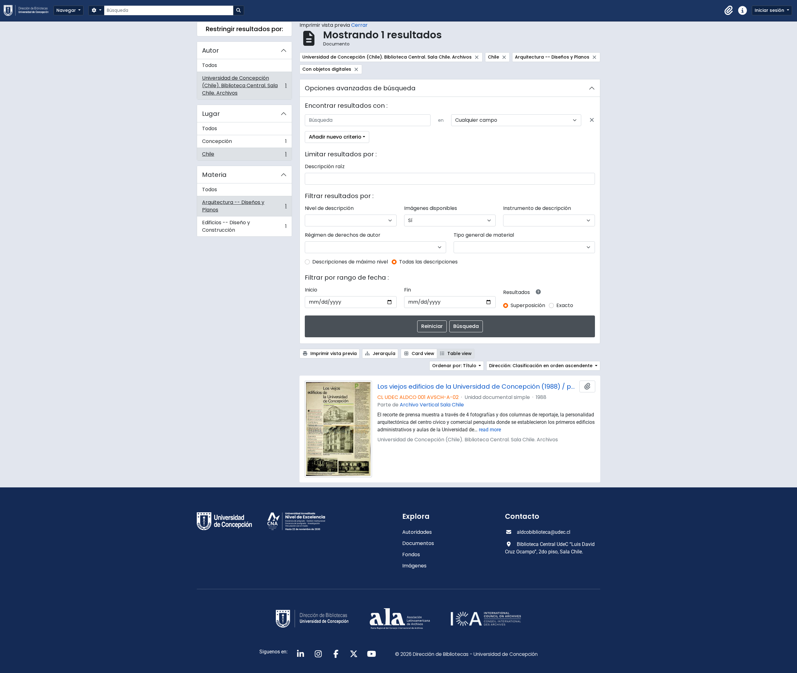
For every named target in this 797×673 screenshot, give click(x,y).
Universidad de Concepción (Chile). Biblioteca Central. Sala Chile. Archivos (244, 85)
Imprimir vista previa (333, 353)
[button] (729, 10)
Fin (407, 289)
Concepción (244, 143)
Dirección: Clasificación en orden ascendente (541, 366)
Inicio (311, 289)
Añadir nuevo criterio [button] (335, 136)
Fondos (411, 554)
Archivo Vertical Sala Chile (432, 404)
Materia (214, 174)
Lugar (211, 113)
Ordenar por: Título (455, 366)
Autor (210, 50)
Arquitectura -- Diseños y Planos (244, 206)
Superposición (528, 305)
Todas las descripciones (428, 261)
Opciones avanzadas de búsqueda (360, 88)
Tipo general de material (484, 235)
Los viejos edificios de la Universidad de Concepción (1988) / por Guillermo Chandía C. (477, 386)
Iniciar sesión (770, 10)
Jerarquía (383, 353)
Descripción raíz (325, 166)
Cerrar (359, 25)
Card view (422, 353)
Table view (459, 353)
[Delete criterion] (592, 120)
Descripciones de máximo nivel (350, 261)
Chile (244, 155)
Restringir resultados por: (244, 29)
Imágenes (414, 565)
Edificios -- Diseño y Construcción (244, 226)
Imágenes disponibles (430, 208)
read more (490, 430)
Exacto (564, 305)
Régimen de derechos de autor (342, 235)
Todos (209, 65)
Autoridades (417, 532)
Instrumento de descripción (537, 208)
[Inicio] (29, 10)
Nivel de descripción (329, 208)
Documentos (418, 543)
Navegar (66, 10)
